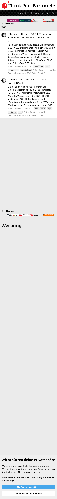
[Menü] (4, 13)
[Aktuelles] (48, 13)
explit (10, 66)
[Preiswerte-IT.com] (48, 215)
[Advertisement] (28, 355)
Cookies (33, 465)
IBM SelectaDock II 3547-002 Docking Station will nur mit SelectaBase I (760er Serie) (30, 37)
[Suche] (53, 13)
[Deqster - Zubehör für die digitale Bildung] (13, 215)
